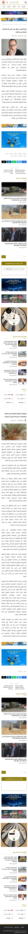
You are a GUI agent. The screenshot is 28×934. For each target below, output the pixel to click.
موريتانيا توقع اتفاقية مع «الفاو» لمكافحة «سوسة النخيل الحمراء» (20, 171)
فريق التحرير (16, 927)
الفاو (25, 671)
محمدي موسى (20, 420)
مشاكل (20, 156)
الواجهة (20, 154)
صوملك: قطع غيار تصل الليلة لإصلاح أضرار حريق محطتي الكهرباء (10, 380)
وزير (12, 156)
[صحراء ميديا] (14, 2)
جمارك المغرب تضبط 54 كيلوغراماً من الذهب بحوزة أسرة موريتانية (9, 353)
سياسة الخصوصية (18, 932)
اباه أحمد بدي (20, 36)
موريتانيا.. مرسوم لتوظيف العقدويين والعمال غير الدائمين (19, 687)
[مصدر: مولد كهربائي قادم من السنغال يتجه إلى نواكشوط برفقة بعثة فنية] (14, 212)
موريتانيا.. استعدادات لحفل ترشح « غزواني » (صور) (8, 171)
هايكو (15, 156)
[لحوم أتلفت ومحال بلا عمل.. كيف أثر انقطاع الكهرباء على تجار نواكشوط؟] (14, 189)
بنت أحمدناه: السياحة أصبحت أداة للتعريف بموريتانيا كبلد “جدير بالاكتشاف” (10, 371)
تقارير (4, 7)
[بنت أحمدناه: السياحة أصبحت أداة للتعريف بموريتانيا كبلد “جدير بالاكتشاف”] (22, 372)
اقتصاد (14, 7)
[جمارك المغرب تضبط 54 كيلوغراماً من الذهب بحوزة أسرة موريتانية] (22, 354)
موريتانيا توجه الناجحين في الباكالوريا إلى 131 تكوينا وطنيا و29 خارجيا (10, 362)
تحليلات (8, 7)
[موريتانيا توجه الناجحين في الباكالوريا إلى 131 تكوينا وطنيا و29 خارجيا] (22, 363)
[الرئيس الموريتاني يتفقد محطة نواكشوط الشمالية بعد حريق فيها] (14, 234)
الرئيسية (23, 7)
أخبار (19, 7)
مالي (25, 156)
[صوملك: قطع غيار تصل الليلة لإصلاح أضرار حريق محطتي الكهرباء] (22, 381)
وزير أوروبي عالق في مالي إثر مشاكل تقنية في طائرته (8, 687)
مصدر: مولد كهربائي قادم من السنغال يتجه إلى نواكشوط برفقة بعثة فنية (14, 222)
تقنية (15, 154)
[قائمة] (26, 2)
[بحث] (7, 2)
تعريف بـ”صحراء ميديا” (8, 927)
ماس (7, 154)
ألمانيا (24, 154)
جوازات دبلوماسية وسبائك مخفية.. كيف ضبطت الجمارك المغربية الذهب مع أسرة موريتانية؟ (10, 343)
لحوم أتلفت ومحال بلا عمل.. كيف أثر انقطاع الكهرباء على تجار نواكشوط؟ (15, 199)
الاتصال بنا (22, 927)
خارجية (11, 154)
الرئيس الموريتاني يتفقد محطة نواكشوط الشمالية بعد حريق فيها (16, 244)
